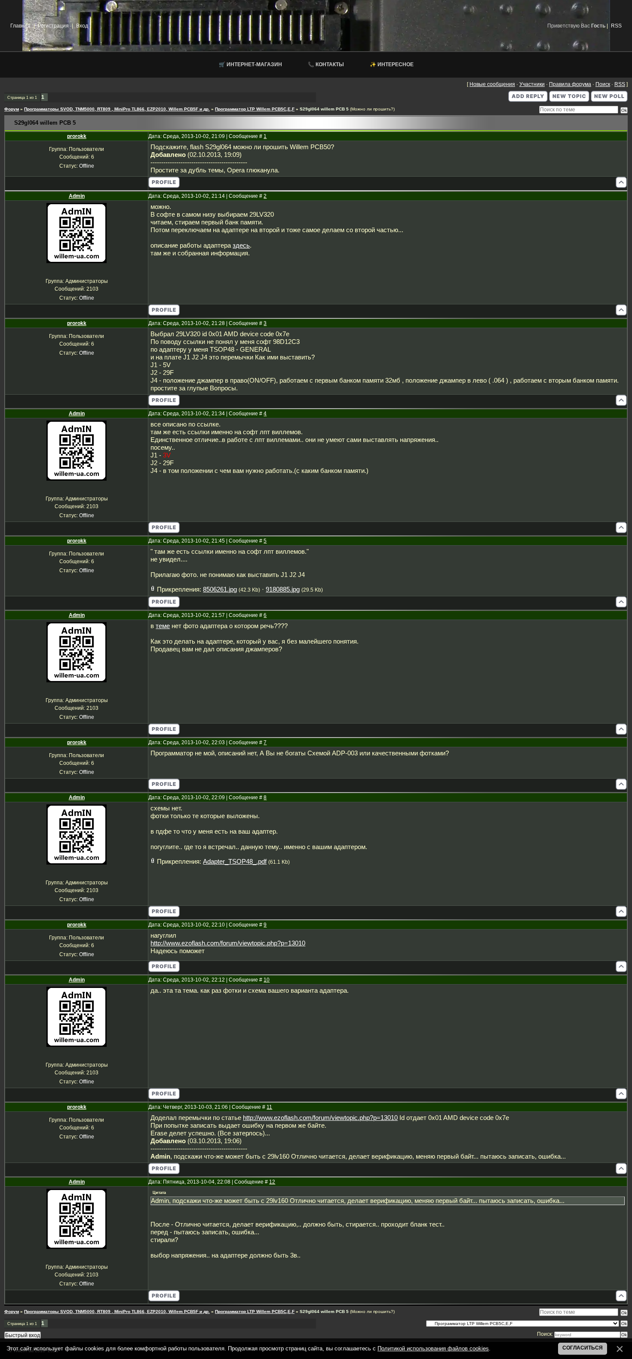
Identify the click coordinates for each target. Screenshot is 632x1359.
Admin (77, 196)
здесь (241, 245)
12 (272, 1182)
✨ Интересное (392, 64)
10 (267, 980)
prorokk (76, 136)
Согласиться (582, 1348)
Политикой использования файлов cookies (433, 1348)
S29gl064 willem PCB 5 (324, 109)
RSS (616, 26)
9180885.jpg (283, 589)
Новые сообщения (492, 84)
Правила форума (570, 84)
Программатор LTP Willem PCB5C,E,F (255, 109)
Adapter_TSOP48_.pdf (235, 861)
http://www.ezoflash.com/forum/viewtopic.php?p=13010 (227, 943)
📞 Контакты (326, 64)
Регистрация (53, 26)
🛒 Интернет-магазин (250, 64)
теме (163, 626)
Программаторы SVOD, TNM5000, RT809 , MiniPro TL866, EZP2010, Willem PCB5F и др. (117, 109)
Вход (82, 26)
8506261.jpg (220, 589)
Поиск (602, 84)
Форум (11, 109)
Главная (20, 26)
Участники (532, 84)
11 (269, 1107)
